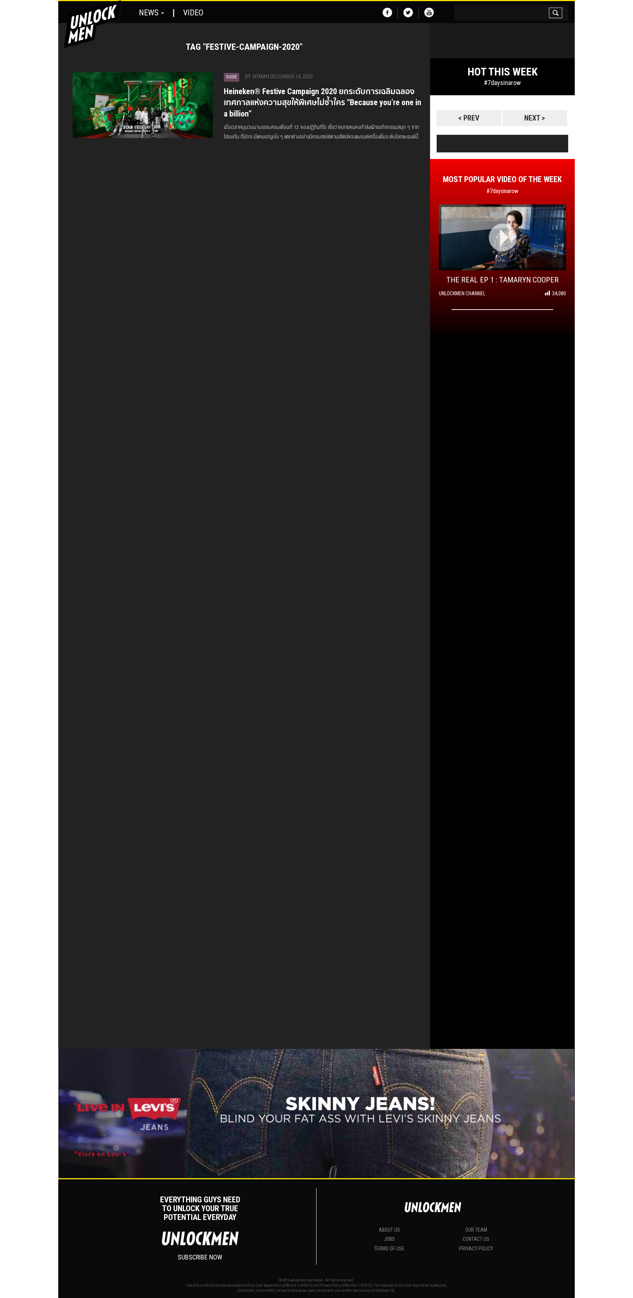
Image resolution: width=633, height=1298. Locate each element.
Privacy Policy (476, 1248)
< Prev (469, 118)
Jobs (389, 1239)
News (149, 12)
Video (193, 12)
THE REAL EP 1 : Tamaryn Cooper (502, 279)
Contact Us (476, 1239)
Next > (534, 118)
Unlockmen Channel (462, 293)
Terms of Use (389, 1248)
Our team (476, 1230)
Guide (231, 76)
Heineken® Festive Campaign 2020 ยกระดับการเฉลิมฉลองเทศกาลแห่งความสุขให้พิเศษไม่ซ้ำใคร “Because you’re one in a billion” (322, 103)
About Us (389, 1230)
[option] (502, 104)
